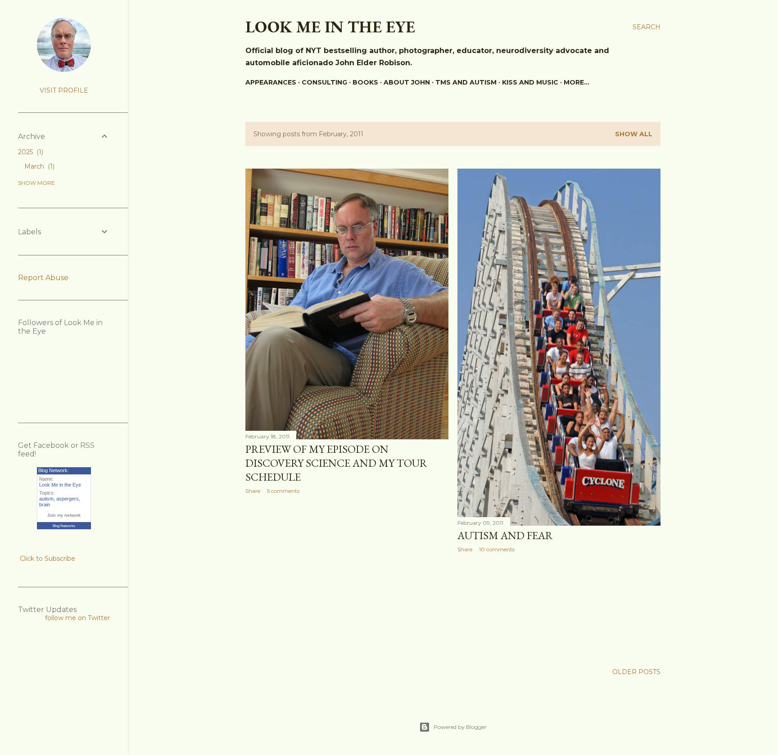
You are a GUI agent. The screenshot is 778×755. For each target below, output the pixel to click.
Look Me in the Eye (60, 484)
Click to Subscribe (47, 558)
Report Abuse (43, 277)
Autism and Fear (505, 535)
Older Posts (636, 672)
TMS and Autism (466, 82)
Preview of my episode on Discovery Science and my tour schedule (336, 463)
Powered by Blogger (460, 727)
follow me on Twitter (77, 618)
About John (407, 82)
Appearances (270, 82)
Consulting (324, 82)
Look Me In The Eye (330, 26)
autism (46, 498)
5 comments (283, 490)
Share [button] (252, 490)
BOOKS (365, 82)
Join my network (64, 515)
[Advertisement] (346, 580)
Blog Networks (64, 526)
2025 (29, 152)
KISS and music (530, 82)
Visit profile (64, 90)
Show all (633, 134)
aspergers (67, 498)
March (38, 166)
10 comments (497, 549)
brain (44, 504)
